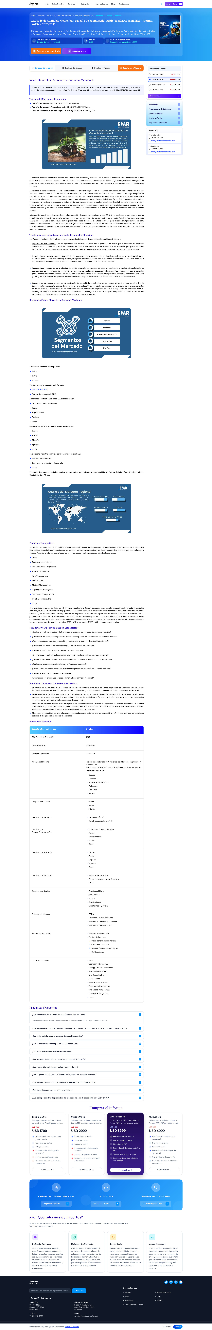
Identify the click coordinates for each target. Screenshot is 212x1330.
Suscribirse (79, 1291)
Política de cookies (72, 1327)
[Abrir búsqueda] (161, 4)
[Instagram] (171, 1282)
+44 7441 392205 (157, 149)
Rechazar (167, 1327)
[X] (176, 1282)
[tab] (42, 68)
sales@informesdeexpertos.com (163, 141)
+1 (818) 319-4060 (157, 138)
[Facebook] (166, 1282)
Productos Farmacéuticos (84, 16)
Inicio (33, 16)
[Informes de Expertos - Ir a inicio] (33, 4)
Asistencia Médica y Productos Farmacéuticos (55, 16)
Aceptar (178, 1327)
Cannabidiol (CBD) (39, 389)
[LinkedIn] (181, 1282)
